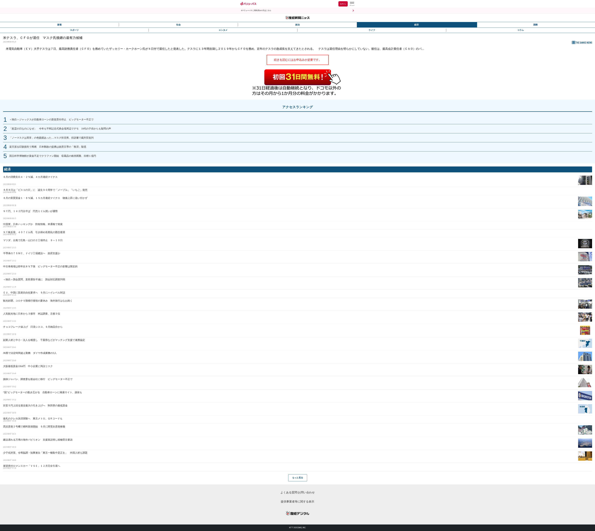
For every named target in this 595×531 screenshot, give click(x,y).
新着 (59, 25)
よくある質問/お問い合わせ (297, 492)
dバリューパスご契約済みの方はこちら (256, 10)
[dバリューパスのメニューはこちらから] (352, 4)
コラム (520, 30)
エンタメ (223, 30)
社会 (178, 25)
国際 (535, 25)
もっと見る (297, 477)
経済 (416, 25)
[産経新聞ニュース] (297, 18)
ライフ (372, 30)
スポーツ (74, 30)
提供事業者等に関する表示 (297, 501)
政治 (297, 25)
